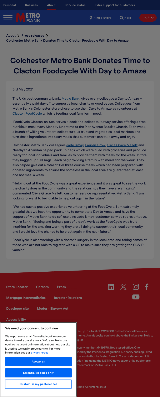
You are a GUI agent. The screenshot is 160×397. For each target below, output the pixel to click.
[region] (38, 359)
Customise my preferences (38, 384)
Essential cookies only (38, 373)
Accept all (38, 361)
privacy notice (39, 352)
